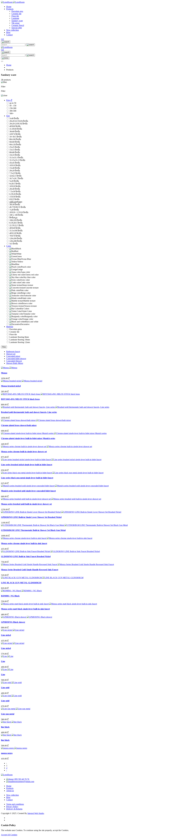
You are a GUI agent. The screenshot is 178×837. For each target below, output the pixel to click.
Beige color (25, 293)
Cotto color (25, 282)
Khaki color (26, 298)
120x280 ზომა (15, 241)
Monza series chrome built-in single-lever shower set (24, 451)
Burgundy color (31, 316)
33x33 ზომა (14, 155)
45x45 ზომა (14, 163)
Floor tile (13, 334)
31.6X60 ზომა (15, 129)
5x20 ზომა (14, 181)
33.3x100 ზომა (16, 230)
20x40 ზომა (14, 189)
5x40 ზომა (14, 118)
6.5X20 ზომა (15, 194)
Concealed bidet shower (16, 358)
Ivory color (25, 280)
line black (5, 727)
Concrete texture (32, 288)
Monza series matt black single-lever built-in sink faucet (25, 609)
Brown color (27, 303)
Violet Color (27, 311)
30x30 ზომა (14, 204)
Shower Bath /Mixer (14, 363)
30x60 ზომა (14, 131)
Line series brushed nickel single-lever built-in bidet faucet (26, 465)
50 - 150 (12, 105)
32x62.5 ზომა (15, 176)
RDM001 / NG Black (10, 596)
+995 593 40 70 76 (21, 779)
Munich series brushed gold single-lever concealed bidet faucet (28, 491)
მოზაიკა (13, 217)
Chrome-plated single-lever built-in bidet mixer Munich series (28, 438)
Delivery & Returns (14, 809)
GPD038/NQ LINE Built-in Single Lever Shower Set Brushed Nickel (31, 517)
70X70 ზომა (14, 236)
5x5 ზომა (13, 244)
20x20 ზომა (14, 170)
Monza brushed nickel (11, 386)
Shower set (10, 354)
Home (8, 6)
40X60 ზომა (14, 126)
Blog (8, 32)
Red (16, 251)
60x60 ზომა (14, 142)
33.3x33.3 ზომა (16, 157)
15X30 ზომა (14, 197)
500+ (11, 113)
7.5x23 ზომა (14, 173)
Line (3, 661)
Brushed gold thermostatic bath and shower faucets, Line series (29, 412)
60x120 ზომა (15, 144)
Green (19, 256)
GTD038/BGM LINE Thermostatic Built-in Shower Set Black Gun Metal (33, 530)
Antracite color (30, 295)
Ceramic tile (14, 332)
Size (8, 116)
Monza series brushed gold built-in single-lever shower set (26, 504)
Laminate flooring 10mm (19, 340)
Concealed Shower (14, 361)
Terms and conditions (15, 804)
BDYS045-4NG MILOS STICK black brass (20, 399)
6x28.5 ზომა (14, 184)
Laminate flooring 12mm (19, 342)
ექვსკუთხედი (15, 202)
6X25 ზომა (14, 199)
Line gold (5, 687)
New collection (12, 30)
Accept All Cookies (9, 835)
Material (9, 326)
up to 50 (12, 103)
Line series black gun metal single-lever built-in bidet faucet (27, 478)
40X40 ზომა (14, 228)
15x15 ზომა (14, 150)
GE (2, 39)
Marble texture (29, 301)
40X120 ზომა (15, 233)
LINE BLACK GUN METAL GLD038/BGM (21, 583)
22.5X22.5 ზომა (16, 225)
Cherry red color (32, 275)
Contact (9, 35)
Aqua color (25, 272)
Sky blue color (29, 277)
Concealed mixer (13, 356)
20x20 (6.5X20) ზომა (18, 121)
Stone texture (27, 285)
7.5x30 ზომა (14, 191)
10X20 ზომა (14, 186)
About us (10, 791)
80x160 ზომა (15, 139)
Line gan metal (7, 714)
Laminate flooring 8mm (19, 337)
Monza (4, 373)
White (18, 254)
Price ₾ (9, 100)
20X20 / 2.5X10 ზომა (18, 212)
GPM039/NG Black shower (13, 622)
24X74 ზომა (14, 134)
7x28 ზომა (14, 210)
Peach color (26, 267)
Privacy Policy (12, 806)
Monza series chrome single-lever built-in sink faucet (24, 543)
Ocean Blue (26, 259)
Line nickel (6, 635)
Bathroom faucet (13, 351)
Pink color (24, 290)
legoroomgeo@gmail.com (23, 781)
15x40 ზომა (14, 168)
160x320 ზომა (15, 220)
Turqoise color (29, 314)
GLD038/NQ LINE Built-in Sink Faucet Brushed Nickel (26, 556)
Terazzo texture (30, 306)
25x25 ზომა (14, 147)
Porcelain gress (15, 329)
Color (8, 246)
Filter (4, 347)
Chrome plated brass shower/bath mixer (19, 425)
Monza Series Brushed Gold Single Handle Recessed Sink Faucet (29, 570)
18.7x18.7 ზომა (16, 178)
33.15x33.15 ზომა (17, 160)
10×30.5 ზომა (15, 137)
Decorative (24, 324)
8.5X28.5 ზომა (16, 223)
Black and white (31, 322)
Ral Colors (24, 308)
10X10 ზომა (14, 165)
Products (9, 9)
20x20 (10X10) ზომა (18, 123)
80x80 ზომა (14, 152)
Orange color (27, 319)
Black (18, 248)
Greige (20, 269)
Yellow (20, 262)
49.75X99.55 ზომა (17, 207)
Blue (17, 264)
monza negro (7, 753)
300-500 (12, 111)
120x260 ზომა (15, 238)
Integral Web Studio (35, 813)
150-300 (12, 108)
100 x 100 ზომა (16, 215)
